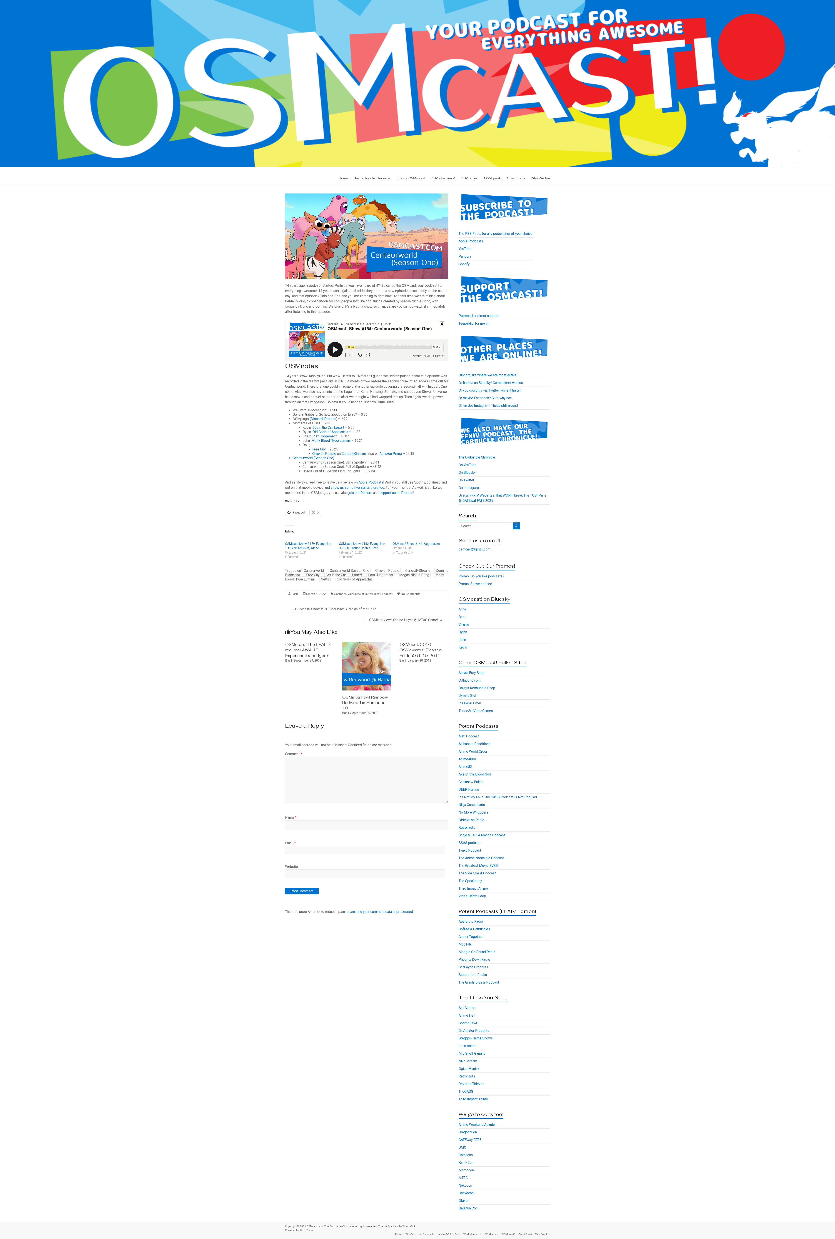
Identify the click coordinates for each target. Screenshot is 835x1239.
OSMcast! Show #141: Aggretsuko (416, 543)
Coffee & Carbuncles (474, 929)
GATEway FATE (470, 1140)
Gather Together (471, 937)
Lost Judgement (324, 436)
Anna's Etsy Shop (471, 673)
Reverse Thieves (471, 1084)
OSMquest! (492, 178)
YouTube (465, 249)
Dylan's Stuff (468, 696)
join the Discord (360, 493)
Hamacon (466, 1155)
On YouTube (467, 465)
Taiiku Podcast (470, 850)
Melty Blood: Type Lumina (331, 441)
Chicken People (324, 454)
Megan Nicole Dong (414, 575)
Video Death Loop (472, 896)
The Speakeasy (470, 881)
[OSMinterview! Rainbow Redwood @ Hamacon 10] (366, 644)
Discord (317, 419)
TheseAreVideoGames (476, 711)
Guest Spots (516, 178)
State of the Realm (473, 975)
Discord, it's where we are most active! (488, 375)
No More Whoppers (473, 812)
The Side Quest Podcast (477, 873)
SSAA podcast (470, 843)
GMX (462, 1147)
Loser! (357, 575)
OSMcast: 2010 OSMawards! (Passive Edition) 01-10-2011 (420, 650)
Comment (293, 754)
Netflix (326, 579)
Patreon (330, 419)
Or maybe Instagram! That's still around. (488, 406)
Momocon (466, 1170)
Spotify (464, 264)
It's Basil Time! (470, 703)
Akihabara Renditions (475, 744)
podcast (387, 593)
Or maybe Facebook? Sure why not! (485, 398)
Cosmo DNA (468, 1023)
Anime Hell (467, 1015)
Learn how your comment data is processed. (380, 912)
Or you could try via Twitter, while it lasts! (490, 390)
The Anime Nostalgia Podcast (481, 858)
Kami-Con (466, 1163)
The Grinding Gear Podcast (479, 982)
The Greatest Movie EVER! (479, 866)
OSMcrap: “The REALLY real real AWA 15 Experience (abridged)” (308, 650)
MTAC (463, 1178)
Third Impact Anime (473, 888)
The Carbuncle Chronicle (371, 178)
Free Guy (319, 449)
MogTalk (465, 944)
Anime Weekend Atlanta (477, 1124)
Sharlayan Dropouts (473, 967)
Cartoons (340, 593)
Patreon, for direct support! (479, 316)
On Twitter (466, 480)
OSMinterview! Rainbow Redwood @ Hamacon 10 (365, 702)
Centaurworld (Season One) (313, 458)
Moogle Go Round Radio (477, 952)
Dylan (463, 632)
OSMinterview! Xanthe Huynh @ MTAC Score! (406, 620)
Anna (462, 609)
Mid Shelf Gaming (472, 1053)
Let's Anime (467, 1046)
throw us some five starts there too (357, 487)
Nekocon (465, 1185)
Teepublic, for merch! (475, 323)
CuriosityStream (354, 454)
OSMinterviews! (443, 178)
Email (290, 843)
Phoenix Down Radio (474, 959)
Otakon (464, 1201)
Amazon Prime (390, 454)
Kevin (463, 647)
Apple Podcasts (371, 482)
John (462, 640)
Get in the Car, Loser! (328, 427)
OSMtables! (470, 178)
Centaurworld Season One (349, 571)
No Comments (410, 593)
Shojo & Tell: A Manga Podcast (482, 835)
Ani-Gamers (467, 1008)
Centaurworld (314, 571)
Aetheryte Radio (471, 921)
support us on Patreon (396, 493)
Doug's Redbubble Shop (477, 688)
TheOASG (466, 1091)
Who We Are (540, 178)
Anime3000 (467, 759)
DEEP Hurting (469, 789)
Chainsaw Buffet (471, 782)
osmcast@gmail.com (474, 549)
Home (343, 178)
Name (290, 817)
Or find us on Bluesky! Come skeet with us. (491, 383)
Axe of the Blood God (475, 774)
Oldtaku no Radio (471, 820)
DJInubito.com (470, 680)
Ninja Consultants (472, 805)
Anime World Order (473, 751)
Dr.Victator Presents (474, 1031)
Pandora (465, 256)
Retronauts (467, 827)
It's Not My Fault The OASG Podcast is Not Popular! (498, 797)
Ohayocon (466, 1193)
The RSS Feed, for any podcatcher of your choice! (496, 234)
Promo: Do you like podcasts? (481, 576)
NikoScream (468, 1061)
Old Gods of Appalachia (330, 432)
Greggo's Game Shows (476, 1038)
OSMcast (374, 593)
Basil (294, 593)
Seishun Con (468, 1208)
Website (291, 867)
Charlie (464, 624)
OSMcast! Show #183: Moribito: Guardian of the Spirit (333, 609)
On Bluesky (467, 472)
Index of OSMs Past (410, 178)
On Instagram (469, 488)
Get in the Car (336, 575)
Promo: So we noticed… (476, 584)
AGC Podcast (469, 736)
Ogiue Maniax (469, 1069)
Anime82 (465, 767)
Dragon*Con (468, 1132)
